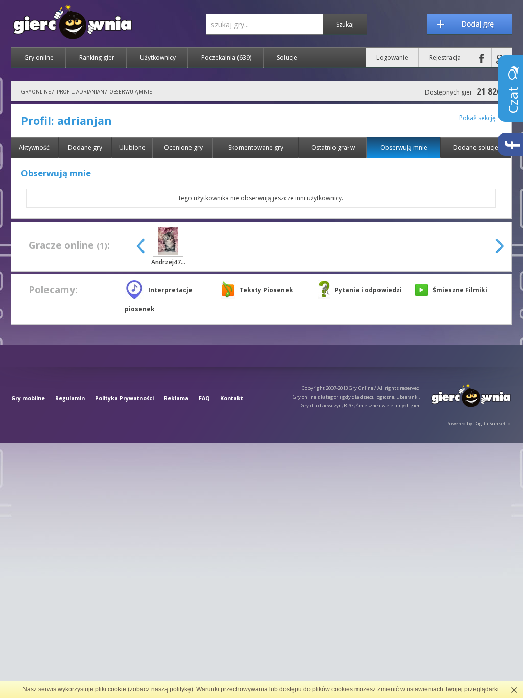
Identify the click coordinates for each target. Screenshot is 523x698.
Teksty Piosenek (266, 290)
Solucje (287, 57)
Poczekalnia (226, 57)
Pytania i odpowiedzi (368, 290)
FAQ (204, 398)
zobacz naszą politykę (160, 689)
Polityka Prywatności (124, 398)
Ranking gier (96, 57)
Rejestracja (445, 57)
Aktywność (34, 147)
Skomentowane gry (255, 147)
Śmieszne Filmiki (460, 290)
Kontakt (231, 398)
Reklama (176, 398)
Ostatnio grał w (333, 147)
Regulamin (70, 398)
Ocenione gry (183, 147)
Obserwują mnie (403, 147)
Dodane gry (85, 147)
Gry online (39, 57)
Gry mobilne (28, 398)
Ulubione (132, 147)
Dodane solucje (475, 147)
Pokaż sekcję (477, 117)
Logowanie (392, 57)
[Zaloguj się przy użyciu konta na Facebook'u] (481, 57)
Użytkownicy (158, 57)
